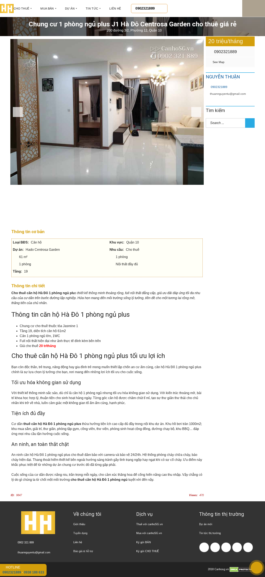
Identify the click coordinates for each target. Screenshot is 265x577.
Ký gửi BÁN (143, 542)
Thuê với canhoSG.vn (149, 524)
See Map (218, 62)
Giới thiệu (79, 524)
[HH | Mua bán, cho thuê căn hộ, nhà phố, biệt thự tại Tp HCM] (7, 8)
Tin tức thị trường (210, 533)
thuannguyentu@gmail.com (228, 93)
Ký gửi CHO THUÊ (147, 551)
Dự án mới (205, 524)
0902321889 (225, 51)
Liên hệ (77, 542)
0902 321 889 (26, 542)
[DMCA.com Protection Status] (242, 569)
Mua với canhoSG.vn (149, 533)
